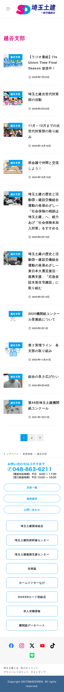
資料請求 (32, 498)
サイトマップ (38, 672)
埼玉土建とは (11, 667)
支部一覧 (32, 487)
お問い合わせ (32, 509)
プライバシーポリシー (16, 672)
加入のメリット (29, 667)
